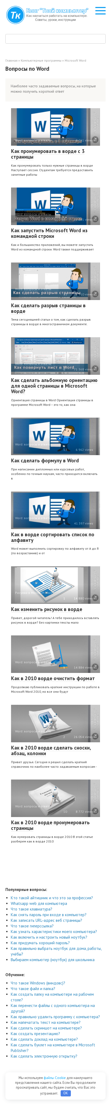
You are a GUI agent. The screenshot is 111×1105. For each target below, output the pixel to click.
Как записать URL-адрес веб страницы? (46, 920)
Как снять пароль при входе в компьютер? (48, 914)
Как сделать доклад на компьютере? (44, 1039)
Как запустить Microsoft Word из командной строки (49, 233)
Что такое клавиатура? (31, 909)
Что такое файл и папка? (33, 988)
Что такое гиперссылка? (32, 925)
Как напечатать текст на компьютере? (46, 1022)
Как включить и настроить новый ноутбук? (49, 937)
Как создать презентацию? (35, 1033)
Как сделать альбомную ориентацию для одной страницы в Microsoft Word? (54, 386)
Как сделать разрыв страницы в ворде (48, 308)
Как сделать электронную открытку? (44, 1056)
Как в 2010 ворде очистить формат (53, 678)
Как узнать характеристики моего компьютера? (54, 931)
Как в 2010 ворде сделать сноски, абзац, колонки (51, 750)
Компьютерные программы (41, 60)
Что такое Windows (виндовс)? (38, 983)
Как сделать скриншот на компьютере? (46, 1028)
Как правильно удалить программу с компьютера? (55, 1016)
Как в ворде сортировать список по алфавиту (52, 537)
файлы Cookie (55, 1078)
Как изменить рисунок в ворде (46, 609)
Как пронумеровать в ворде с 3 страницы (48, 154)
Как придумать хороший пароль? (40, 942)
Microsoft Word (75, 60)
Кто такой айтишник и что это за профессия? (52, 897)
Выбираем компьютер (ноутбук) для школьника (53, 959)
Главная (11, 60)
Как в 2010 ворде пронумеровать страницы (50, 825)
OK (65, 1093)
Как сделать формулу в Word (45, 460)
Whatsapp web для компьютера (39, 903)
